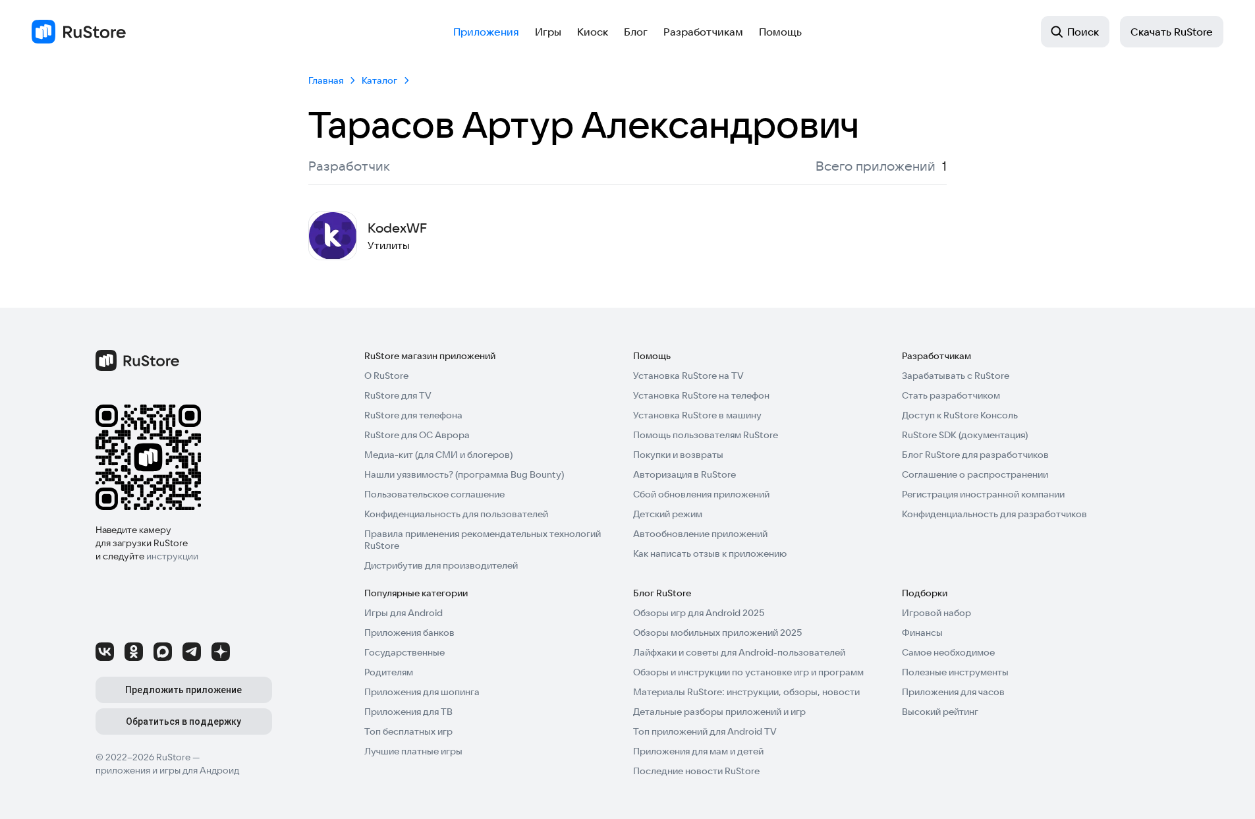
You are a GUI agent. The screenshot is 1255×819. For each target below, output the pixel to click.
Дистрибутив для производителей (441, 565)
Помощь (780, 31)
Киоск (592, 31)
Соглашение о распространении (975, 474)
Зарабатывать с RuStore (955, 375)
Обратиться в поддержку (183, 721)
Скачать (1171, 31)
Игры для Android (403, 613)
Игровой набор (936, 613)
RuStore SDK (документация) (965, 435)
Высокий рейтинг (940, 712)
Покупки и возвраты (678, 455)
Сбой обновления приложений (701, 494)
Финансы (922, 632)
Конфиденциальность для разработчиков (994, 514)
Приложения (486, 31)
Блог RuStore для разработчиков (975, 455)
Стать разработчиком (951, 395)
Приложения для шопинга (422, 692)
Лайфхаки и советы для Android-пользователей (739, 652)
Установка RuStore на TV (688, 375)
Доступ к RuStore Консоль (960, 415)
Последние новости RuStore (696, 771)
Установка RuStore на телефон (701, 395)
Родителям (388, 672)
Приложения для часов (953, 692)
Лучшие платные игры (413, 751)
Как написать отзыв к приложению (710, 553)
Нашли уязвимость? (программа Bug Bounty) (464, 474)
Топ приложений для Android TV (705, 731)
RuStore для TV (398, 395)
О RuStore (386, 375)
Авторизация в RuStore (684, 474)
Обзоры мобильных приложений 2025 (717, 632)
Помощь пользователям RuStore (705, 435)
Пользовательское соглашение (434, 494)
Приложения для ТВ (408, 712)
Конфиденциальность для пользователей (456, 514)
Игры (548, 31)
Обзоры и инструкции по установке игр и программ (748, 672)
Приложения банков (409, 632)
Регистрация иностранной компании (983, 494)
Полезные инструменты (955, 672)
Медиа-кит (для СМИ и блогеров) (438, 455)
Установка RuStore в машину (697, 415)
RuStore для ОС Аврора (417, 435)
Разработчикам (703, 31)
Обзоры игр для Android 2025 (698, 613)
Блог (636, 31)
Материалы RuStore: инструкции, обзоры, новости (746, 692)
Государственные (404, 652)
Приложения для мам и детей (698, 751)
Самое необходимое (948, 652)
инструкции (172, 556)
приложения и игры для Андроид (167, 770)
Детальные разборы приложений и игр (719, 712)
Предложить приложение (183, 690)
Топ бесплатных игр (408, 731)
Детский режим (667, 514)
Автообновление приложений (700, 534)
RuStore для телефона (413, 415)
